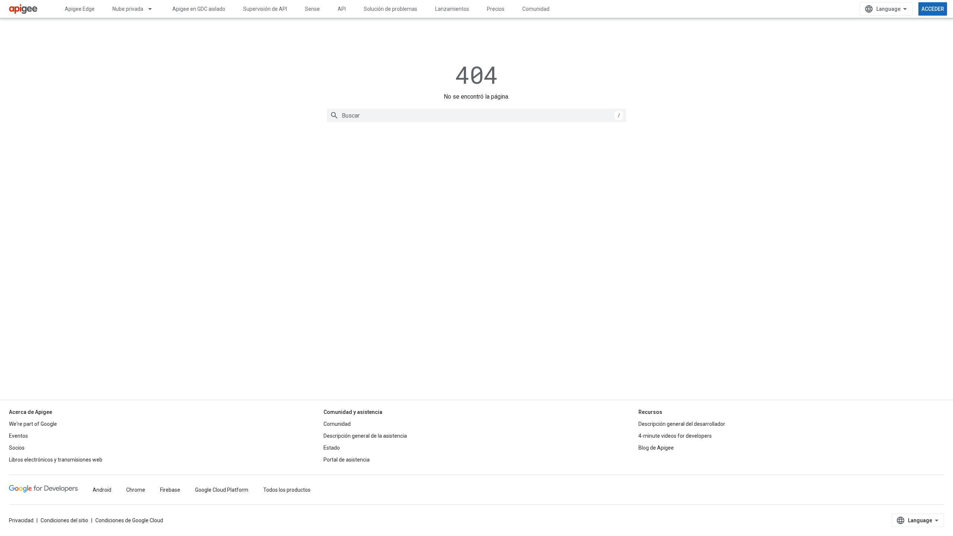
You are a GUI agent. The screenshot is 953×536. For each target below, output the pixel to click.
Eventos (18, 436)
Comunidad (535, 9)
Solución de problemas (390, 9)
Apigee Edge (80, 9)
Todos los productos (286, 490)
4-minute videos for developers (675, 436)
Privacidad (21, 520)
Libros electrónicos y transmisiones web (55, 460)
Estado (331, 448)
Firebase (170, 490)
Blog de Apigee (656, 448)
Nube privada (127, 9)
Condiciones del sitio (64, 520)
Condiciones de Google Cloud (129, 520)
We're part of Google (33, 424)
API (342, 9)
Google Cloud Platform (221, 490)
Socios (17, 448)
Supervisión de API (265, 9)
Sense (312, 9)
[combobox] (476, 115)
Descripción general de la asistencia (365, 436)
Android (102, 490)
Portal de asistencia (346, 460)
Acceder (932, 9)
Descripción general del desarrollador (681, 424)
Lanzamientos (452, 9)
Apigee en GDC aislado (198, 9)
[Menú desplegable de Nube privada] (153, 9)
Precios (495, 9)
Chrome (135, 490)
